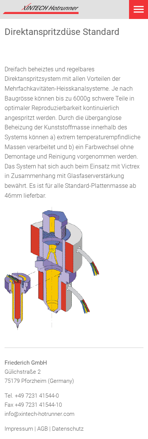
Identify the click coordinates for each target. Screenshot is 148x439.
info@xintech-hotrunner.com (39, 414)
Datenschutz (67, 428)
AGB (42, 428)
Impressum (19, 428)
